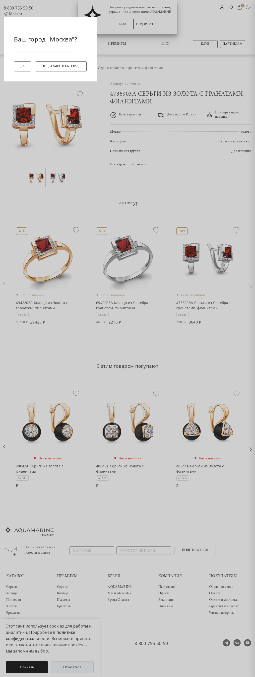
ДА (22, 66)
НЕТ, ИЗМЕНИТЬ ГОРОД (60, 66)
